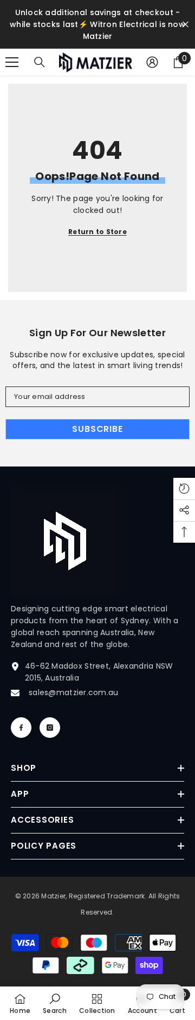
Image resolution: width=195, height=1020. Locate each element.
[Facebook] (21, 727)
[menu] (11, 62)
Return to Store (97, 231)
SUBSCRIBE (97, 429)
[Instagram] (50, 727)
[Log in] (152, 62)
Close (185, 25)
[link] (55, 1003)
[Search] (39, 62)
